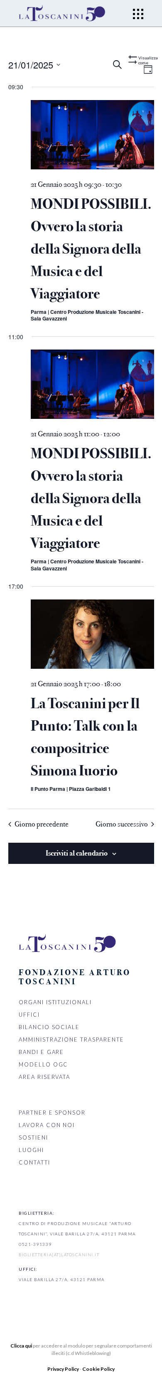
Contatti (34, 1162)
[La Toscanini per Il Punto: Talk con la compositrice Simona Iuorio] (92, 635)
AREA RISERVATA (44, 1077)
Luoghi (31, 1150)
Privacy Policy (63, 1369)
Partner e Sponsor (52, 1112)
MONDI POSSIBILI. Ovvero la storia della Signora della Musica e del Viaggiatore (91, 249)
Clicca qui (21, 1346)
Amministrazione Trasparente (71, 1039)
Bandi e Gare (41, 1052)
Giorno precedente (42, 824)
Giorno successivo (122, 824)
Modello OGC (43, 1064)
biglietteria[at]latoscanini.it (59, 1254)
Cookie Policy (98, 1369)
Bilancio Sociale (49, 1027)
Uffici (29, 1014)
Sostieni (33, 1137)
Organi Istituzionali (55, 1002)
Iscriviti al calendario (77, 853)
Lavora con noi (47, 1125)
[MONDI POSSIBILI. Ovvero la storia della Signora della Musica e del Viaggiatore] (92, 136)
